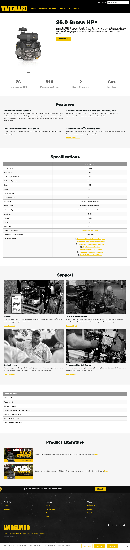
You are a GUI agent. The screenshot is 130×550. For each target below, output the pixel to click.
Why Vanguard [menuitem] (91, 505)
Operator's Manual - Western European (91, 239)
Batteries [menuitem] (7, 509)
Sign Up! (100, 489)
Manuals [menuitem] (48, 513)
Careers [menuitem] (89, 509)
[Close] (127, 546)
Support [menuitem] (48, 505)
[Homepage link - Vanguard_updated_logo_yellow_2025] (17, 530)
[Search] (124, 8)
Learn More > (71, 374)
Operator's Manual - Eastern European (91, 241)
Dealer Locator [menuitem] (50, 509)
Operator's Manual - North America (91, 244)
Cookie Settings (87, 546)
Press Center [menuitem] (91, 513)
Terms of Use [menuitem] (8, 533)
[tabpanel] (28, 45)
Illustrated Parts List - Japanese (91, 252)
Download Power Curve (90, 230)
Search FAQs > (71, 326)
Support (63, 8)
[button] (108, 525)
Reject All (99, 546)
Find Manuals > (9, 326)
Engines (33, 8)
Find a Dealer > (9, 374)
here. (96, 454)
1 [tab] (28, 73)
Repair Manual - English (91, 247)
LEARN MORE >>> (73, 138)
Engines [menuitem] (6, 505)
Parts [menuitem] (47, 517)
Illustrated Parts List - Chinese (91, 255)
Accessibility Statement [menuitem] (38, 533)
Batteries (42, 8)
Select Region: (102, 2)
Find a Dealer (63, 39)
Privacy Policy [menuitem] (16, 533)
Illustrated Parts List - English (91, 250)
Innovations (53, 8)
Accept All (112, 546)
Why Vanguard (74, 8)
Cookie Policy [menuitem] (26, 533)
